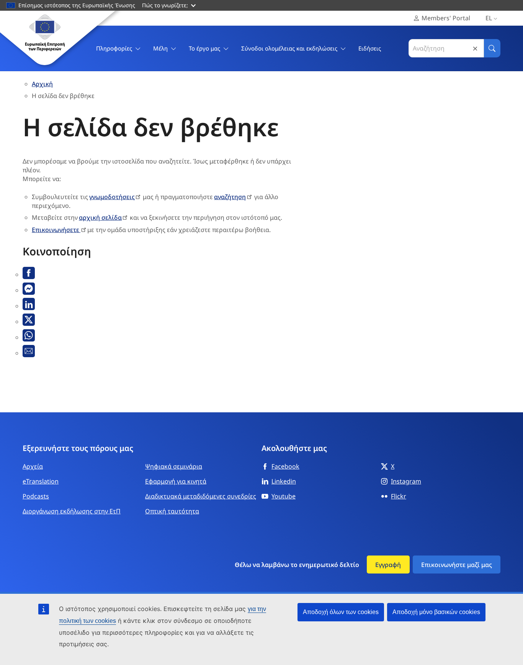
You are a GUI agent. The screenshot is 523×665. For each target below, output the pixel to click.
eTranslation (41, 481)
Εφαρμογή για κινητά (175, 481)
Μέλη (160, 48)
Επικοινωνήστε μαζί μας (456, 564)
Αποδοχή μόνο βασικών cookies (436, 612)
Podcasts (36, 496)
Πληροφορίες (114, 48)
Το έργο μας (204, 48)
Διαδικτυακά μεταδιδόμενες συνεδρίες (200, 496)
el (488, 18)
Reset (475, 48)
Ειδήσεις (369, 48)
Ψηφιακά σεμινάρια (173, 466)
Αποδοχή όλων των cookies (341, 612)
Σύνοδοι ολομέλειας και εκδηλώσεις (289, 48)
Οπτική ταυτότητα (172, 511)
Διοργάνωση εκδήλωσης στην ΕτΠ (72, 511)
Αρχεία (33, 466)
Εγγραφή (388, 564)
